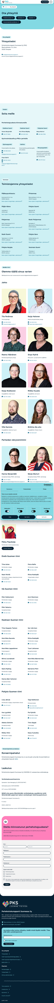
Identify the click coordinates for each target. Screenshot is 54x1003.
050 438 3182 (33, 706)
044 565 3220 (33, 718)
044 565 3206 (7, 433)
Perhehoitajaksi (5, 969)
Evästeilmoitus (5, 989)
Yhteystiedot (5, 954)
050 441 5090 (7, 396)
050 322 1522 (6, 613)
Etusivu (6, 7)
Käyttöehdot (4, 992)
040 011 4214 (6, 160)
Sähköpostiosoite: (7, 935)
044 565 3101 (33, 322)
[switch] (20, 511)
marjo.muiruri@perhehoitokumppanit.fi (39, 481)
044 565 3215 (24, 134)
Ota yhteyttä (45, 2)
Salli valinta (27, 517)
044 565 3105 (7, 674)
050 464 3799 (42, 134)
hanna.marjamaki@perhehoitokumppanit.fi (14, 481)
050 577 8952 (6, 134)
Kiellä (10, 517)
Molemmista (8, 876)
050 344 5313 (6, 570)
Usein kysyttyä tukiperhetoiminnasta (11, 959)
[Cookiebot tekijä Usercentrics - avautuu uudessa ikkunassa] (46, 485)
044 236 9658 (7, 728)
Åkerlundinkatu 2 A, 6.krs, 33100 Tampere (14, 922)
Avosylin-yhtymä (5, 995)
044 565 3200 (33, 728)
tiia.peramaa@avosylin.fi (9, 324)
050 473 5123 (6, 705)
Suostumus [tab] (9, 489)
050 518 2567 (6, 738)
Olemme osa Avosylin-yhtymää (11, 924)
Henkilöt (31, 18)
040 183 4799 (7, 360)
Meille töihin (5, 962)
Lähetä (7, 884)
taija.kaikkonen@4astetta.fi (36, 708)
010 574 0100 (24, 153)
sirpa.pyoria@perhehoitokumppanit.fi (9, 164)
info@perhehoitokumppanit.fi (10, 54)
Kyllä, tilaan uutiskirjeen (11, 940)
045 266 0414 (33, 396)
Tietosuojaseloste (5, 986)
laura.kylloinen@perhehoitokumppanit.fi (39, 521)
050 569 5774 (6, 644)
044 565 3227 (33, 633)
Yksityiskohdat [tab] (27, 489)
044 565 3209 (33, 654)
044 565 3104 (7, 151)
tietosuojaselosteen (15, 879)
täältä (16, 759)
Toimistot (20, 18)
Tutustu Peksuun (8, 548)
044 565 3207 (33, 433)
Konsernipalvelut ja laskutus (10, 22)
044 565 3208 (7, 633)
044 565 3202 (7, 602)
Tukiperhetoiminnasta (10, 874)
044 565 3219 (33, 580)
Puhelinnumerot (7, 18)
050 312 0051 (33, 602)
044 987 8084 (33, 664)
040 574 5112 (41, 160)
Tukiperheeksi (5, 972)
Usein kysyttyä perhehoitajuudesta (10, 956)
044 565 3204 (7, 322)
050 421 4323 (6, 664)
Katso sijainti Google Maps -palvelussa (11, 201)
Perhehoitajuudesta (10, 871)
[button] (51, 1)
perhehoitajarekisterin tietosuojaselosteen (31, 879)
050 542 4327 (6, 718)
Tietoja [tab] (44, 489)
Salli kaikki (44, 517)
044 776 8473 (33, 738)
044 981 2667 (33, 570)
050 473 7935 (33, 674)
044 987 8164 (7, 582)
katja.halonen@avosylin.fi (36, 324)
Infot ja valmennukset (7, 975)
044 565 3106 (7, 654)
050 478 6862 (7, 684)
